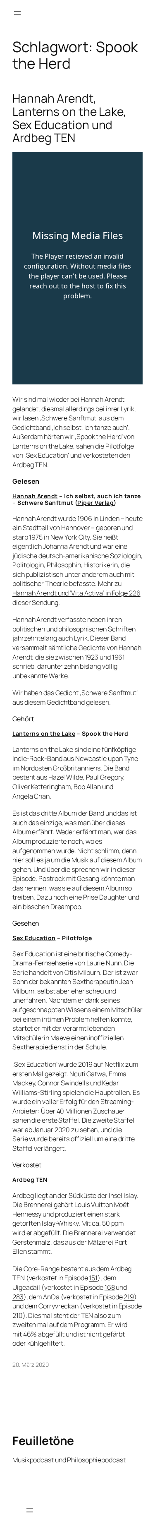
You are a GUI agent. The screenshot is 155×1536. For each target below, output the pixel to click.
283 (18, 1296)
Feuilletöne (43, 1440)
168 (110, 1287)
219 (129, 1296)
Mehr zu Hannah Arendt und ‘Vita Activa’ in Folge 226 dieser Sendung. (76, 593)
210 (17, 1315)
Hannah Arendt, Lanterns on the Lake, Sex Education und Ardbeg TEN (69, 118)
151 (93, 1277)
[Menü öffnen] (17, 13)
